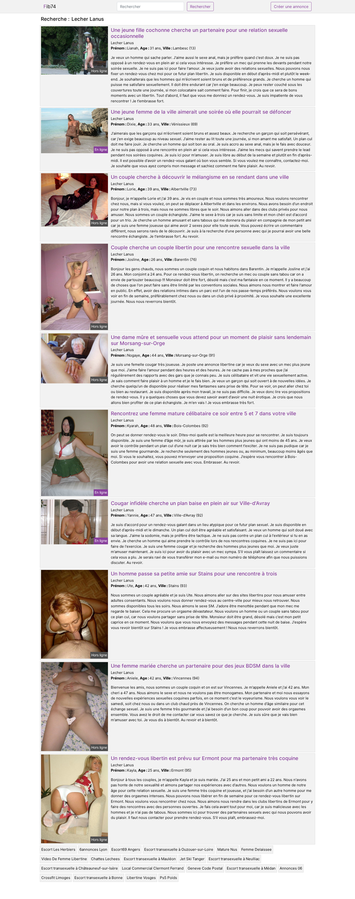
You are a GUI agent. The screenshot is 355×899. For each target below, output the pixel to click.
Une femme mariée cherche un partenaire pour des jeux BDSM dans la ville (200, 666)
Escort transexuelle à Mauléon (150, 859)
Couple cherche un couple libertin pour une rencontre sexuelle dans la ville (200, 247)
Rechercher (200, 6)
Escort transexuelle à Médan (251, 868)
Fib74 (49, 6)
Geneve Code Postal (205, 868)
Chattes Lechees (105, 859)
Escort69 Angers (125, 849)
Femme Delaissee (256, 849)
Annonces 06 (291, 868)
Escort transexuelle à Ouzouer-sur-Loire (178, 849)
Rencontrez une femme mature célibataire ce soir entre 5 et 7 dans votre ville (203, 413)
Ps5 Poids (168, 877)
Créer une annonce (291, 6)
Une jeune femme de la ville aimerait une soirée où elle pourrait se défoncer (201, 112)
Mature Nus (227, 849)
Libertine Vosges (141, 877)
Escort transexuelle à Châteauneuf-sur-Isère (79, 868)
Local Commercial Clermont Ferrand (153, 868)
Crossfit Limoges (55, 877)
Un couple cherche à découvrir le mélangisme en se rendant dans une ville (200, 177)
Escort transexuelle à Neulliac (234, 859)
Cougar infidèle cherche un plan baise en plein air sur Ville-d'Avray (190, 503)
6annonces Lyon (93, 849)
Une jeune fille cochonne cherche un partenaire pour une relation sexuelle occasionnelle (199, 33)
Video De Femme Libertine (64, 859)
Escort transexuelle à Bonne (98, 877)
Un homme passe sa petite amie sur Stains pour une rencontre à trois (194, 574)
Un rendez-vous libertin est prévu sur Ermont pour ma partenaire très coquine (204, 758)
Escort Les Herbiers (58, 849)
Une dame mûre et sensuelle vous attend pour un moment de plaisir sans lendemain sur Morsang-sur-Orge (211, 340)
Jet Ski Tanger (192, 859)
